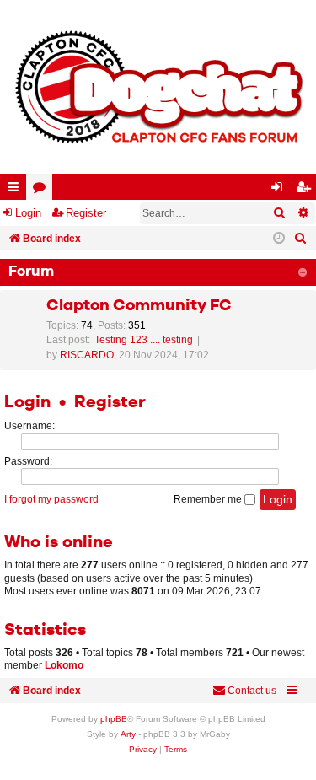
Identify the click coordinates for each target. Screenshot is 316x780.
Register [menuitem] (306, 190)
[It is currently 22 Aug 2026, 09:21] (279, 239)
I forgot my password (51, 499)
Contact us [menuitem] (252, 691)
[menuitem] (300, 239)
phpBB (113, 719)
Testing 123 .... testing (143, 340)
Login (28, 213)
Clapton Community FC (139, 306)
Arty (128, 734)
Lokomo (64, 665)
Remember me (209, 499)
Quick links (16, 190)
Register (86, 213)
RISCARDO (87, 355)
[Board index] (158, 86)
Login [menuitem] (280, 190)
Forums (42, 190)
